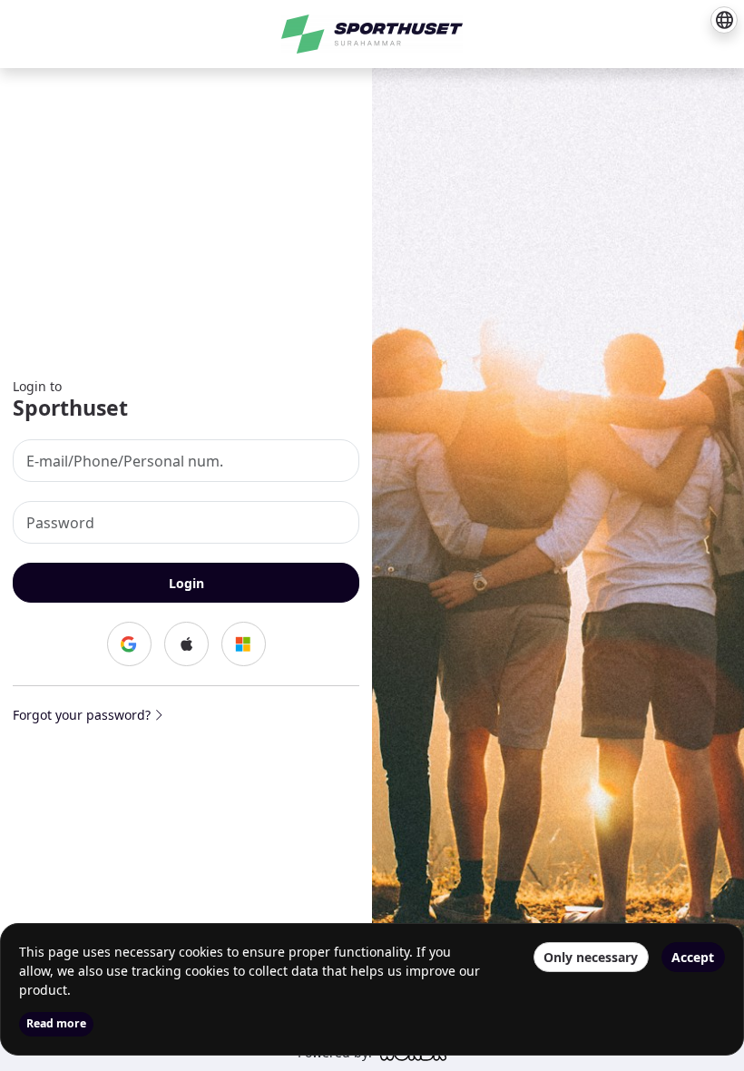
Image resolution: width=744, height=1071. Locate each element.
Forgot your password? (83, 714)
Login (186, 583)
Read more (56, 1023)
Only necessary (590, 957)
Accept (692, 957)
